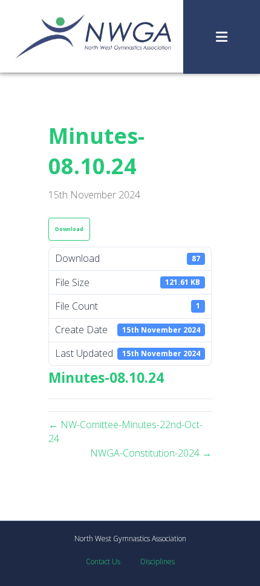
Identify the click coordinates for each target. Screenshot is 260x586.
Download (69, 229)
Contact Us (103, 561)
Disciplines (157, 561)
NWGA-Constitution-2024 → (151, 453)
